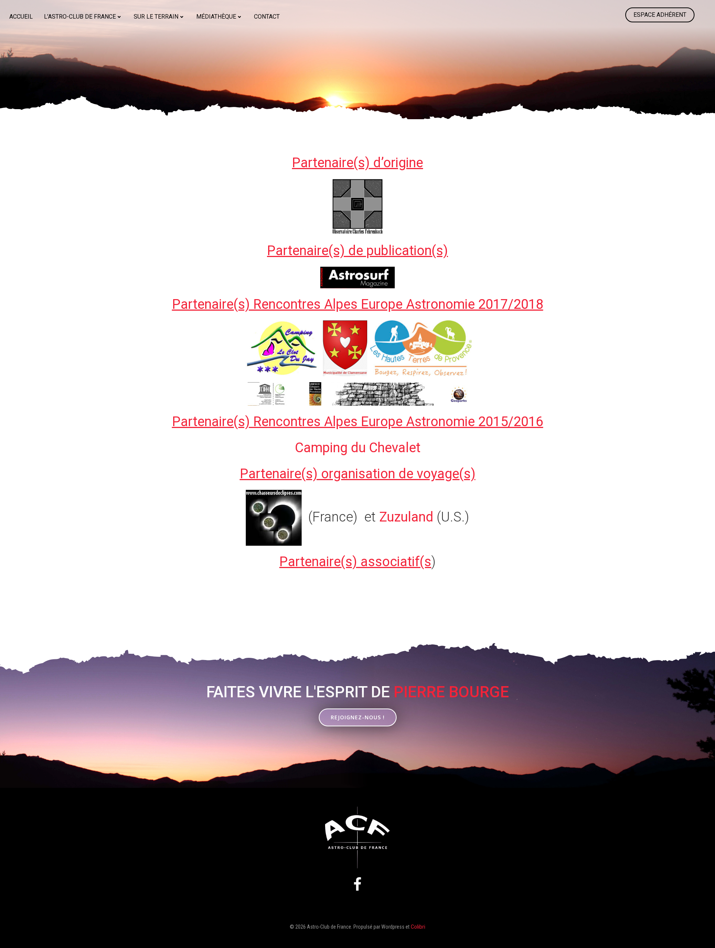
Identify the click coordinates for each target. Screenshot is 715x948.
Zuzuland (406, 516)
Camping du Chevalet (357, 448)
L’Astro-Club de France (80, 16)
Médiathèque (216, 16)
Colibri (418, 927)
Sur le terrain (156, 16)
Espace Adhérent (659, 14)
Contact (267, 16)
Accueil (21, 16)
